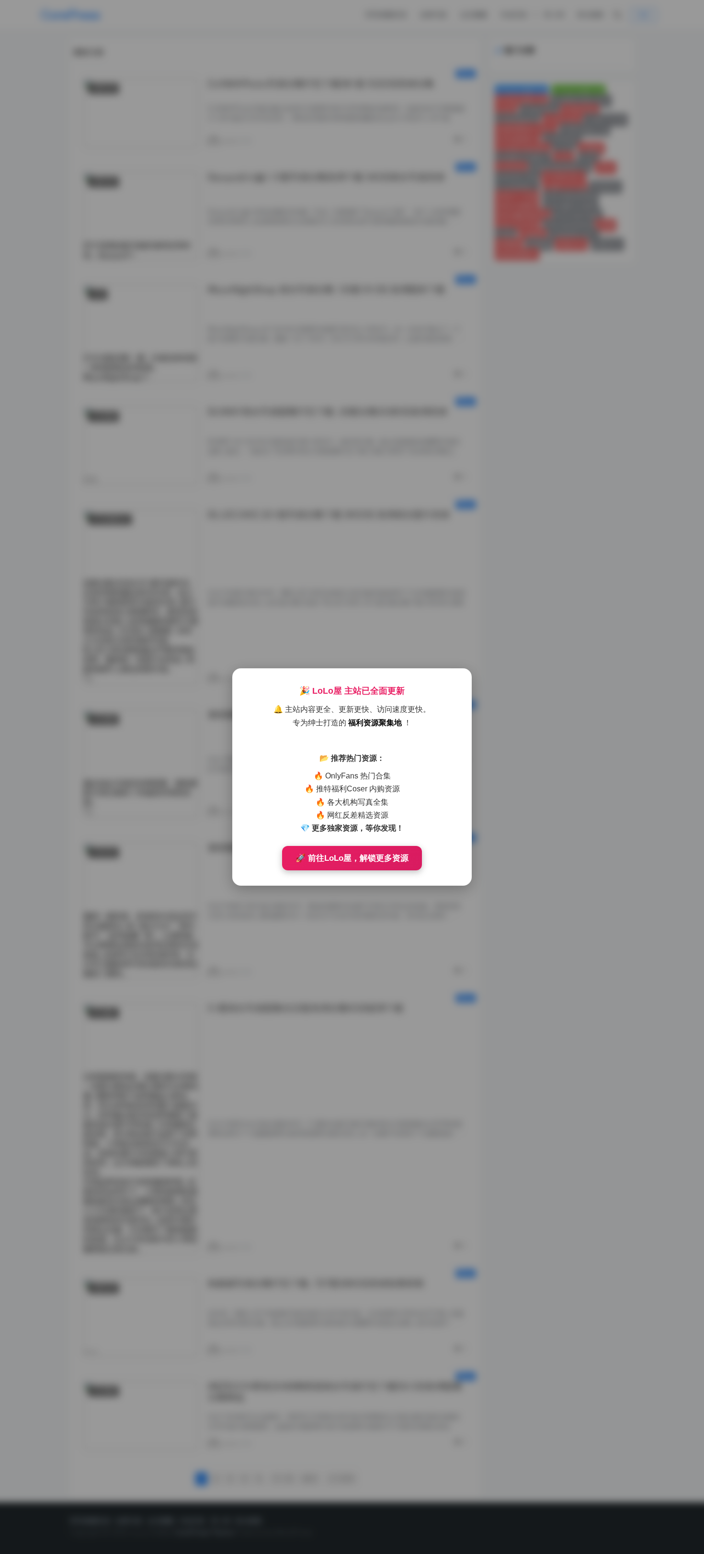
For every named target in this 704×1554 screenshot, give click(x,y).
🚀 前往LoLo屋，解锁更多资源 (352, 858)
